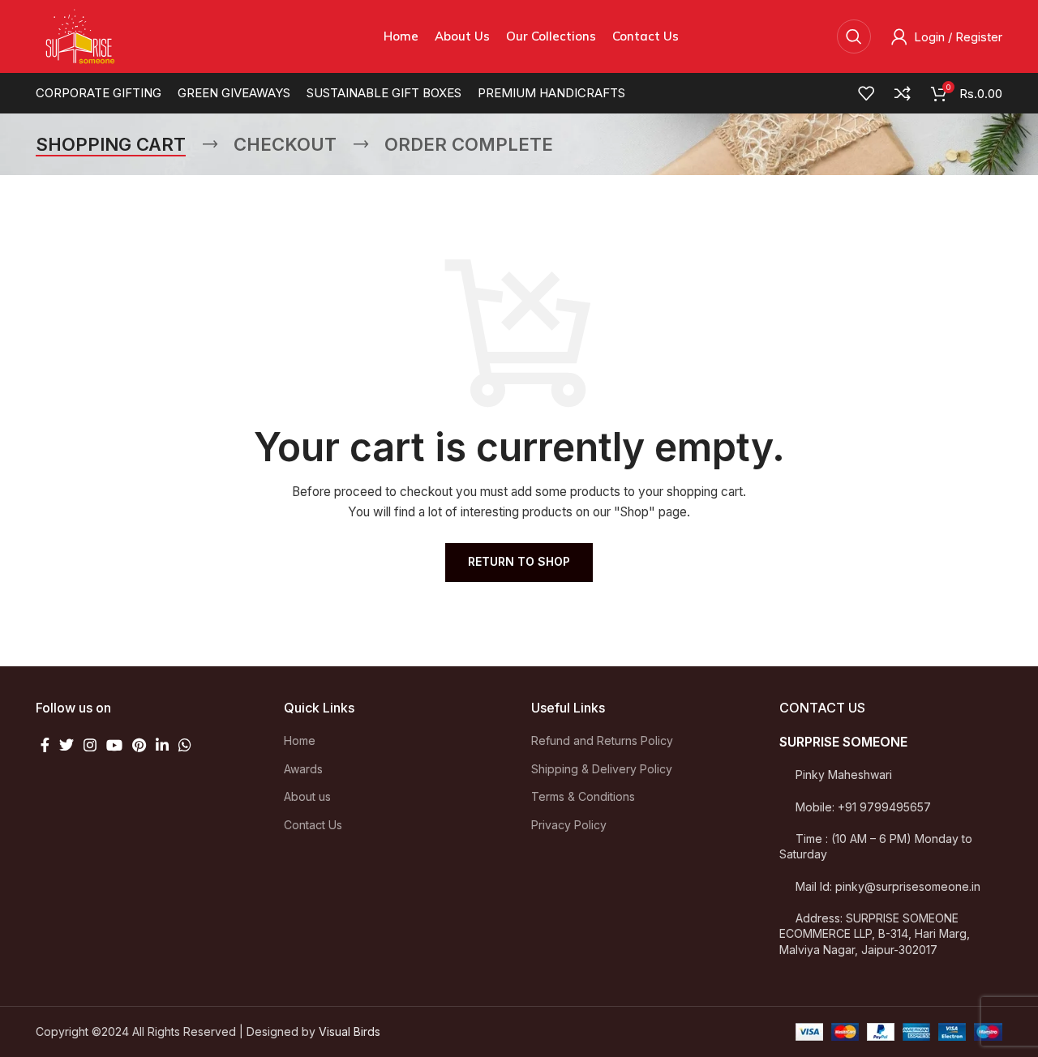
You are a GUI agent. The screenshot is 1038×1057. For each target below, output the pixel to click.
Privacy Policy (569, 825)
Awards (303, 769)
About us (307, 796)
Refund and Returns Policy (602, 740)
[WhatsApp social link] (185, 745)
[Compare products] (902, 93)
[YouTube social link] (114, 745)
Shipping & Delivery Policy (601, 769)
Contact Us (313, 825)
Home (299, 740)
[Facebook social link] (45, 745)
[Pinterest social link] (139, 745)
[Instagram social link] (90, 745)
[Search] (854, 36)
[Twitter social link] (66, 745)
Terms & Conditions (583, 796)
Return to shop (519, 561)
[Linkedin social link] (162, 745)
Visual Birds (349, 1031)
